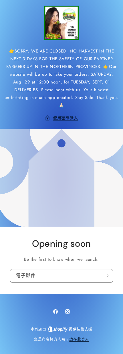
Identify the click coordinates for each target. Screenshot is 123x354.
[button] (61, 118)
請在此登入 (79, 339)
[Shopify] (58, 329)
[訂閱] (106, 275)
